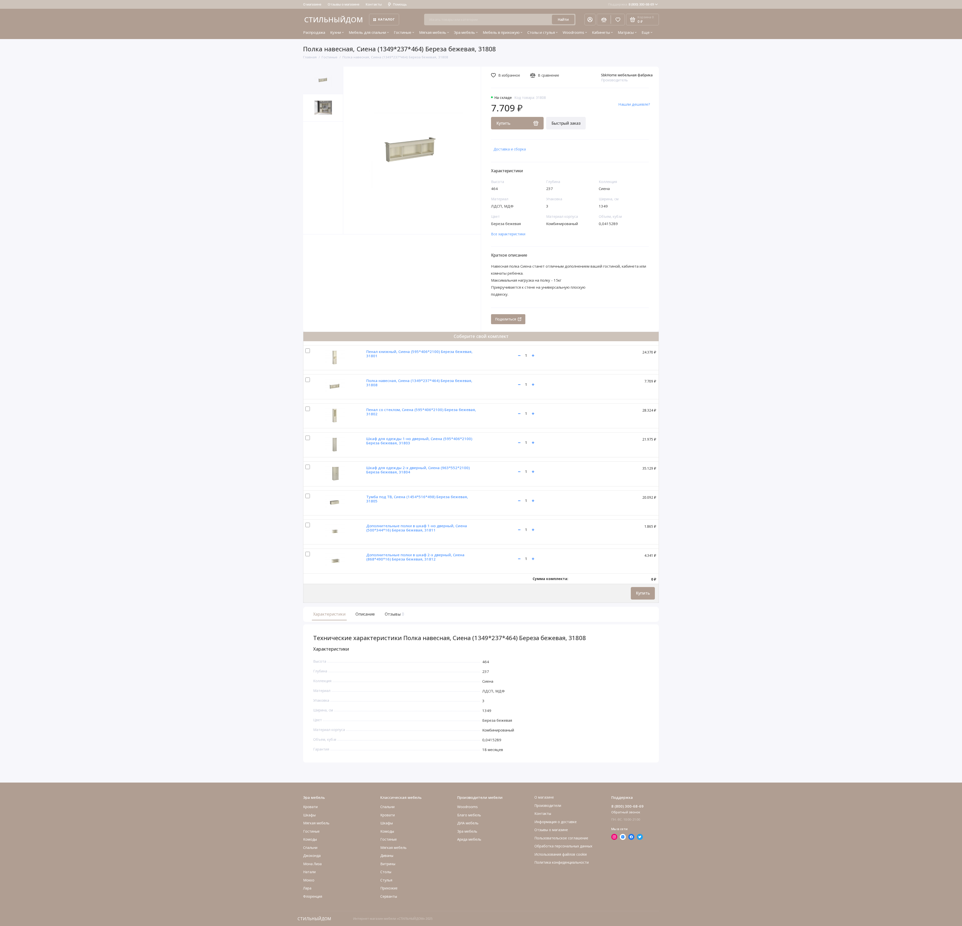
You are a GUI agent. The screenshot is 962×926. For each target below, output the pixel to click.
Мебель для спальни (367, 32)
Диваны (386, 855)
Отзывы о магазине (343, 4)
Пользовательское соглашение (561, 838)
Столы (385, 871)
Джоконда (312, 855)
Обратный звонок (625, 812)
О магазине (312, 4)
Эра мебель (464, 32)
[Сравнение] (604, 19)
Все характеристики (508, 234)
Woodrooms (573, 32)
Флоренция (312, 896)
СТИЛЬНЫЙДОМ (333, 19)
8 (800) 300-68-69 (631, 4)
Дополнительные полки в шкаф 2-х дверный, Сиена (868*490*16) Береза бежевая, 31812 (415, 557)
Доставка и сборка (510, 149)
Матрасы (626, 32)
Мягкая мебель (432, 32)
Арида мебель (469, 839)
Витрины (387, 863)
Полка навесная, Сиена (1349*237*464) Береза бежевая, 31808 (419, 382)
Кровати (310, 806)
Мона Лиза (312, 863)
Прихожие (389, 888)
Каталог (386, 19)
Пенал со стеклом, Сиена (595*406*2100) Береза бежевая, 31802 (421, 411)
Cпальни (310, 847)
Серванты (388, 896)
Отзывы (394, 614)
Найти (563, 19)
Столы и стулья (541, 32)
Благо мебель (469, 815)
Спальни (387, 806)
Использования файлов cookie (560, 854)
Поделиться (505, 319)
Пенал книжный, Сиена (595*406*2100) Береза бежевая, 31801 (419, 353)
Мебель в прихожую (501, 32)
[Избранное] (618, 19)
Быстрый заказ (565, 123)
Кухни (335, 32)
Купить (643, 593)
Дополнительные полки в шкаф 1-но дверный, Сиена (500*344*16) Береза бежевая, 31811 (416, 527)
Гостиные (402, 32)
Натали (309, 871)
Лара (307, 888)
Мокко (308, 880)
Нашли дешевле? (634, 104)
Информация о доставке (555, 821)
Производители (547, 805)
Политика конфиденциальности (561, 862)
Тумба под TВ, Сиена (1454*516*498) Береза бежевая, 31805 (417, 498)
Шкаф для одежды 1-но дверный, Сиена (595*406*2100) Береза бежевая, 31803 (419, 440)
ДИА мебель (467, 823)
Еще (646, 32)
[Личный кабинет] (589, 19)
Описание (365, 614)
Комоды (310, 839)
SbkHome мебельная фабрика (627, 75)
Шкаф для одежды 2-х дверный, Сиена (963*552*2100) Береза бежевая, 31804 (418, 469)
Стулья (386, 880)
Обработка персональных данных (563, 846)
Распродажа (314, 32)
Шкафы (309, 815)
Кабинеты (601, 32)
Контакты (374, 4)
